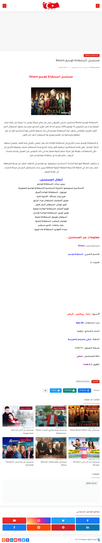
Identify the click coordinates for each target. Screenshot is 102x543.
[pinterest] (63, 527)
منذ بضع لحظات (93, 427)
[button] (84, 390)
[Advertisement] (51, 31)
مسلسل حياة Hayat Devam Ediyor (85, 430)
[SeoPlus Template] (98, 539)
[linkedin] (88, 527)
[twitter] (63, 520)
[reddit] (39, 527)
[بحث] (4, 6)
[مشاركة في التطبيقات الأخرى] (45, 390)
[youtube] (14, 520)
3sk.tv (77, 539)
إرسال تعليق (91, 483)
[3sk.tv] (51, 6)
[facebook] (88, 520)
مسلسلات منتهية (91, 55)
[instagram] (39, 520)
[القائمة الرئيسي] (98, 6)
